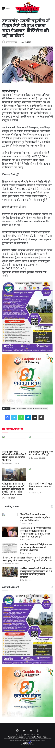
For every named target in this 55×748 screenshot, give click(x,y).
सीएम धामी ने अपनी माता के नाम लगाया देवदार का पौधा (40, 486)
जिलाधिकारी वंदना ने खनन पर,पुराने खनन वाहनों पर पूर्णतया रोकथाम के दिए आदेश (35, 517)
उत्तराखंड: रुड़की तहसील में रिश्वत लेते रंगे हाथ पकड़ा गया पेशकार (29, 408)
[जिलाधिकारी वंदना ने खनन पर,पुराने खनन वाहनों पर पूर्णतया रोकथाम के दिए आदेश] (10, 518)
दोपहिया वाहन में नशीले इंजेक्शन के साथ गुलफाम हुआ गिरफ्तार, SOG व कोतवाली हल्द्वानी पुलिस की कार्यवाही (36, 573)
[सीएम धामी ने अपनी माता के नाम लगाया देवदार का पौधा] (41, 474)
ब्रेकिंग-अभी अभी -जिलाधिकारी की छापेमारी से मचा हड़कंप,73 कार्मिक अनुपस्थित (14, 455)
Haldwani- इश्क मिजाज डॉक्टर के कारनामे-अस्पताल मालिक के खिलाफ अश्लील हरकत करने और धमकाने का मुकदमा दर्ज (35, 532)
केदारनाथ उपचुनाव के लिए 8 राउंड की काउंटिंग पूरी (41, 453)
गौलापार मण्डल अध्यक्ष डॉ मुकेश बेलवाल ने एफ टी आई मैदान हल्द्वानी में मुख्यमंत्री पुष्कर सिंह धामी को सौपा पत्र (27, 559)
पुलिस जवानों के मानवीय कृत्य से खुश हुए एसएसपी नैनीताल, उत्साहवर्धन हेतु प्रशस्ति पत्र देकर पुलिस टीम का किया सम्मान (13, 489)
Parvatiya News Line (31, 735)
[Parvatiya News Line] (27, 8)
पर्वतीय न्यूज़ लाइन (11, 42)
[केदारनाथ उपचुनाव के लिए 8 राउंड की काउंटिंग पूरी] (41, 442)
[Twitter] (14, 417)
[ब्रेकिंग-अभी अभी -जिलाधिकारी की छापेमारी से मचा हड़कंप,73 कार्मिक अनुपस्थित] (14, 442)
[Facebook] (7, 417)
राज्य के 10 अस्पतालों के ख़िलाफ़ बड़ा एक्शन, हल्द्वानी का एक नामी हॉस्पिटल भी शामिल (36, 547)
